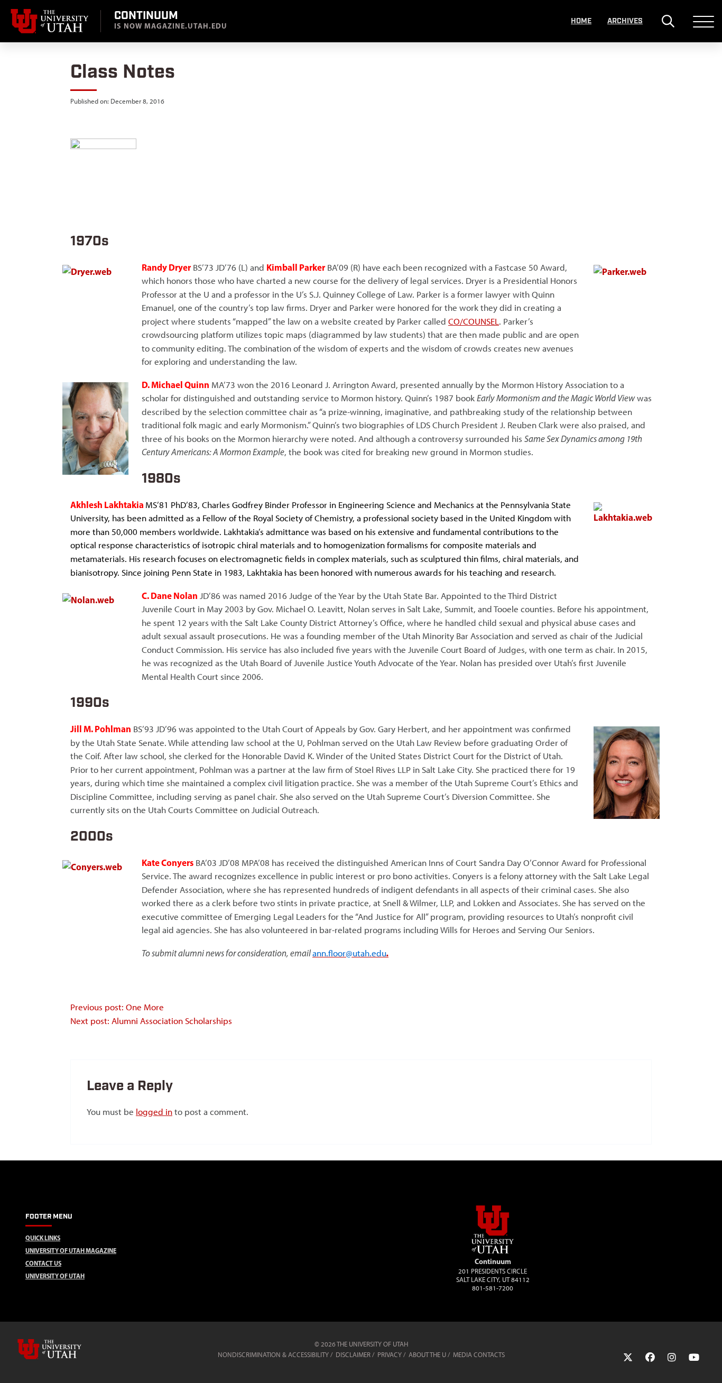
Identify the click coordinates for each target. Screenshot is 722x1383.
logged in (154, 1112)
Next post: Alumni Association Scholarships (151, 1021)
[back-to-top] (709, 1362)
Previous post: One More (117, 1007)
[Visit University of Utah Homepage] (50, 21)
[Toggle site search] (668, 21)
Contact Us (43, 1263)
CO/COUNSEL (473, 321)
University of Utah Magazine (70, 1251)
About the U (427, 1355)
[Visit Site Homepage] (492, 1251)
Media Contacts (479, 1355)
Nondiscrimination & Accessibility (273, 1355)
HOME (581, 21)
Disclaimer (353, 1355)
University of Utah (55, 1276)
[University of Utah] (64, 1349)
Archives (625, 21)
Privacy (389, 1355)
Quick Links (42, 1238)
